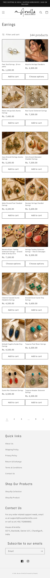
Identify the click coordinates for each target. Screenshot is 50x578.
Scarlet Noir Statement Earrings (12, 390)
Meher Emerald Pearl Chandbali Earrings (12, 204)
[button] (3, 12)
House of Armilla (21, 573)
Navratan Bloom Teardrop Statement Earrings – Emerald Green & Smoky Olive (12, 252)
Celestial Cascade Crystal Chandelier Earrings (10, 299)
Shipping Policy (12, 449)
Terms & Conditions (13, 467)
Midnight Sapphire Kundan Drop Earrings (12, 345)
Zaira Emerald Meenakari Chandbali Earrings (33, 158)
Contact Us (10, 473)
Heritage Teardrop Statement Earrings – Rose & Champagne (35, 251)
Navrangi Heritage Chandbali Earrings (34, 204)
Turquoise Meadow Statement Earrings (35, 391)
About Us (9, 443)
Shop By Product (12, 497)
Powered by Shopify (32, 573)
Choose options (36, 76)
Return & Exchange (13, 461)
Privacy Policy (11, 455)
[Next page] (43, 419)
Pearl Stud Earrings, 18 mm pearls (11, 66)
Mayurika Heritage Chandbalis (35, 64)
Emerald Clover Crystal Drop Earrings (34, 299)
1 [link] (7, 419)
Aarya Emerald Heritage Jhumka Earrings (12, 158)
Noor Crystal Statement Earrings (36, 111)
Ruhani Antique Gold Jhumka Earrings (11, 112)
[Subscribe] (42, 551)
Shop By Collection (13, 491)
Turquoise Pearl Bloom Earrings (35, 344)
